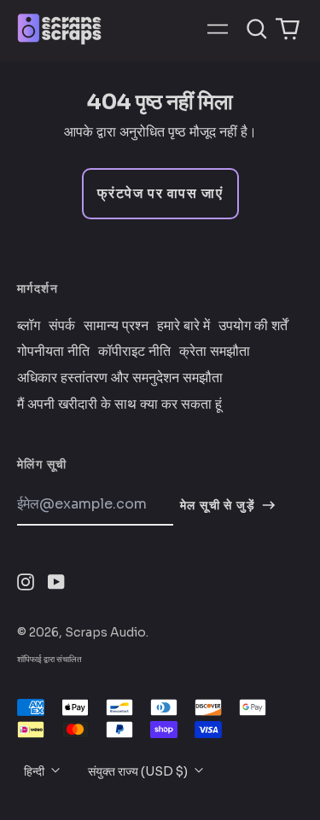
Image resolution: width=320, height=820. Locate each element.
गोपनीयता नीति (53, 351)
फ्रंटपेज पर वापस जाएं (160, 193)
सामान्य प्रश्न (116, 325)
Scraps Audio (105, 632)
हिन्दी (35, 771)
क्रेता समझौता (214, 351)
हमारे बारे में (183, 325)
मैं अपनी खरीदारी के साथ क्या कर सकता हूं (119, 404)
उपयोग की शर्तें (253, 325)
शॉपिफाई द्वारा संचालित (49, 659)
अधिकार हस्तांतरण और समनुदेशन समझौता (120, 378)
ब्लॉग (28, 325)
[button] (256, 29)
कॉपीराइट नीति (134, 351)
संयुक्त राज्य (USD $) (139, 771)
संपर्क (62, 325)
